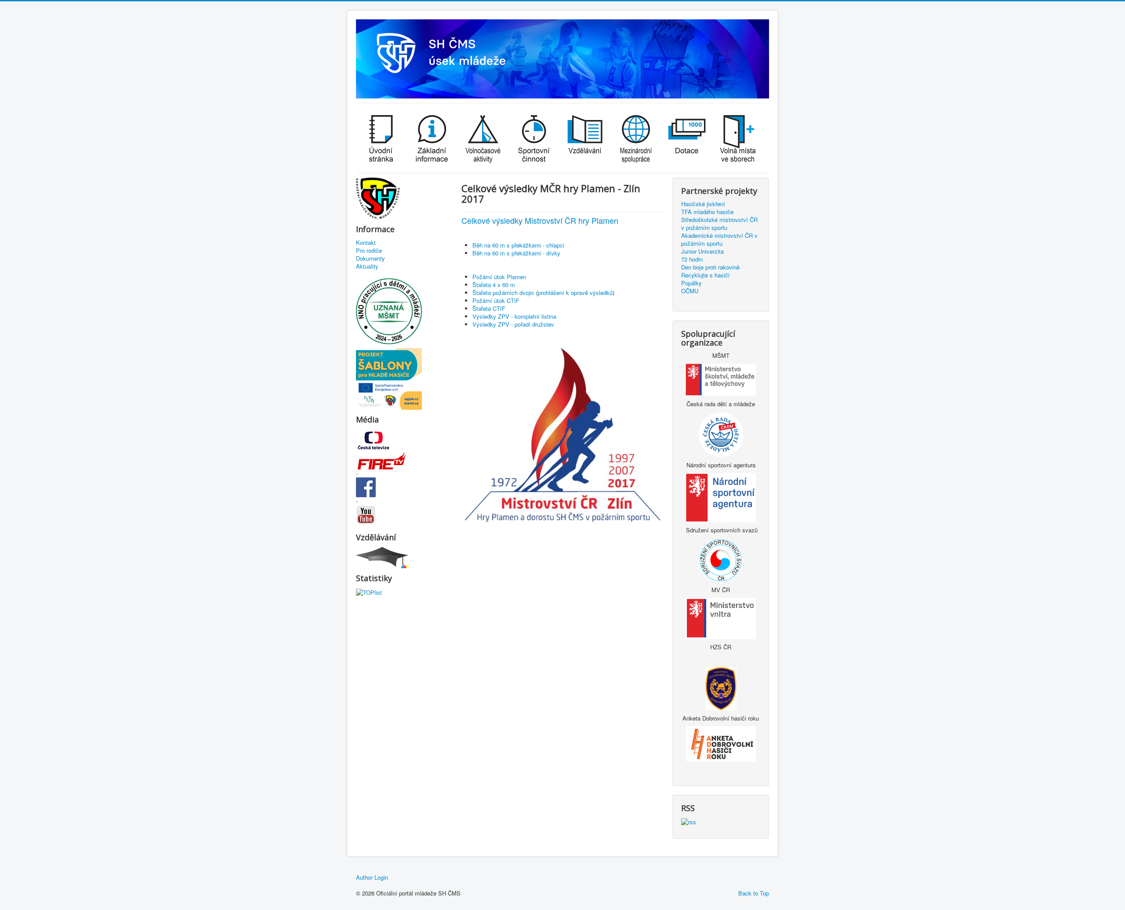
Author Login (372, 877)
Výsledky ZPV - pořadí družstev (513, 324)
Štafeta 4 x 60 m (493, 284)
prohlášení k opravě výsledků (575, 292)
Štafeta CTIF (488, 308)
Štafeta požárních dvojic (503, 292)
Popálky (691, 283)
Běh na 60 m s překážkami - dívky (516, 253)
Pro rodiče (369, 251)
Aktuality (367, 266)
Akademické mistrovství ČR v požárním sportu (719, 240)
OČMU (689, 291)
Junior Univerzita (702, 251)
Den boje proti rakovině (710, 267)
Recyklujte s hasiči (705, 275)
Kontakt (366, 243)
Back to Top (753, 893)
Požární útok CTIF (495, 300)
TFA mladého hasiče (707, 212)
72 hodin (692, 259)
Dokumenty (370, 258)
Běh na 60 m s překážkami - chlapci (518, 245)
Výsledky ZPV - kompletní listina (514, 316)
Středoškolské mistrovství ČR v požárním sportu (719, 224)
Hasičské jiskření (703, 204)
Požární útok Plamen (499, 277)
